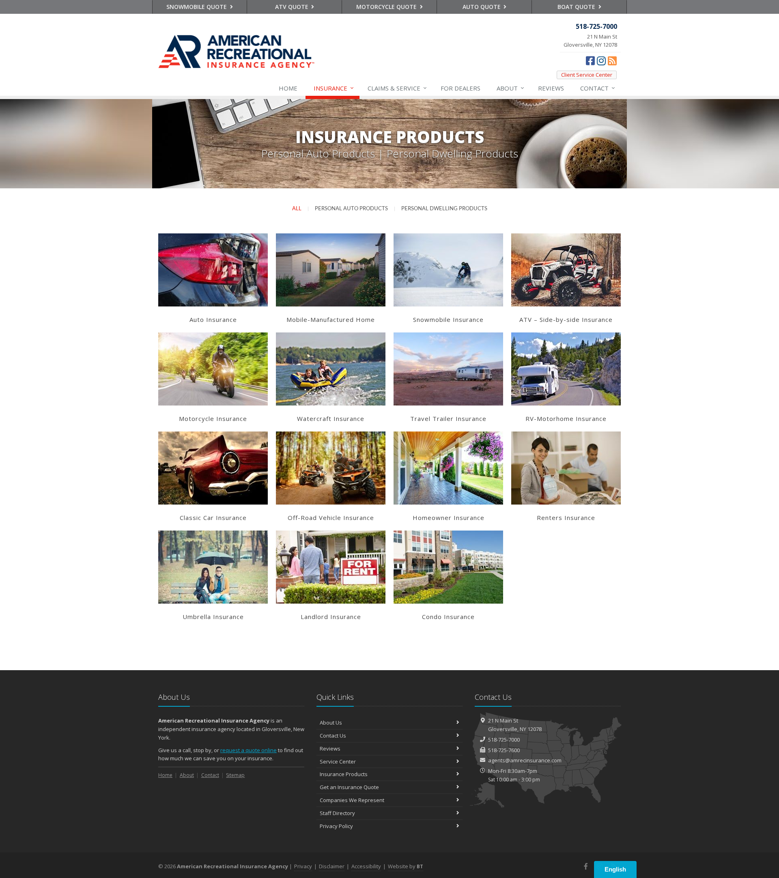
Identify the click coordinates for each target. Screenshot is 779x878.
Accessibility (366, 866)
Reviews (551, 88)
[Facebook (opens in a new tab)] (590, 60)
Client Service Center (586, 74)
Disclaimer (331, 866)
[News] (612, 60)
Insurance (334, 88)
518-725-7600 (504, 750)
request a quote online (248, 750)
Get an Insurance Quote (349, 787)
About (510, 88)
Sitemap (235, 775)
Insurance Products (344, 774)
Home (288, 88)
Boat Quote (577, 7)
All (296, 208)
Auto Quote (482, 7)
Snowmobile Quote (197, 7)
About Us (331, 722)
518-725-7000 (504, 739)
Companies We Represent (352, 800)
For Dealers (460, 88)
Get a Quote (213, 277)
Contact (597, 88)
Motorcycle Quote (387, 7)
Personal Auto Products (351, 208)
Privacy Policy (336, 826)
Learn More (213, 261)
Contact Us (333, 735)
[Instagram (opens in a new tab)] (601, 60)
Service (397, 88)
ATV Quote (292, 7)
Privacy (303, 866)
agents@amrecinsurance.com (525, 760)
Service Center (338, 761)
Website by (405, 866)
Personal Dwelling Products (444, 208)
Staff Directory (337, 813)
